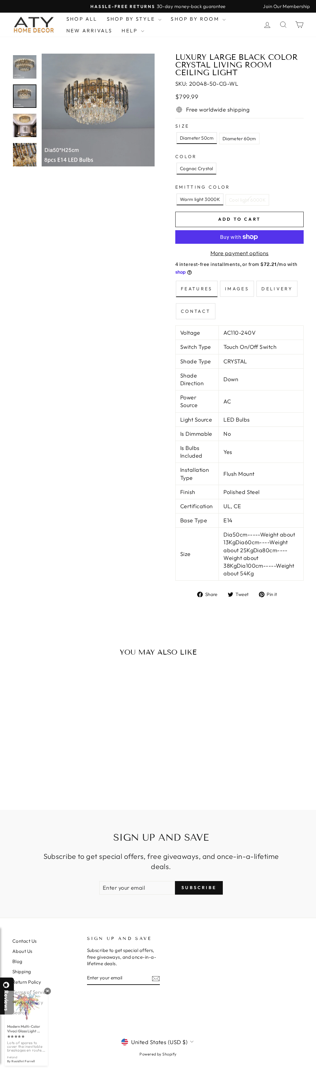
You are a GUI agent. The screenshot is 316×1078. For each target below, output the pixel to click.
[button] (315, 1077)
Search (19, 1012)
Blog (17, 961)
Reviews (6, 1000)
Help (130, 30)
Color (186, 156)
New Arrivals (89, 30)
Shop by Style (132, 19)
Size (182, 126)
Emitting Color (202, 187)
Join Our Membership (286, 6)
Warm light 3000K (200, 199)
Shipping (21, 971)
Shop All (82, 19)
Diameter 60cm (239, 138)
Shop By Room (196, 19)
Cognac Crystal (196, 168)
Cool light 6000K (247, 200)
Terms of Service (30, 992)
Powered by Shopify (157, 1053)
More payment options (239, 253)
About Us (22, 951)
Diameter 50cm (197, 138)
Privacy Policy (27, 1002)
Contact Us (24, 941)
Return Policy (26, 982)
